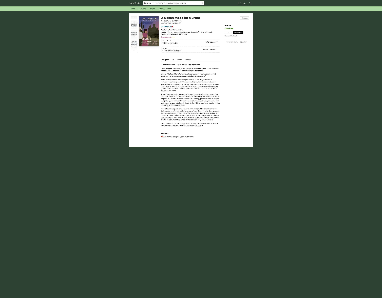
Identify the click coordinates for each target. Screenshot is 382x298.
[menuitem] (133, 8)
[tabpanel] (190, 103)
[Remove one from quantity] (226, 33)
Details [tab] (179, 60)
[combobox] (149, 3)
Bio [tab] (173, 60)
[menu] (191, 8)
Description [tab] (165, 60)
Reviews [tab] (188, 60)
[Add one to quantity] (231, 33)
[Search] (202, 3)
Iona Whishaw (166, 27)
